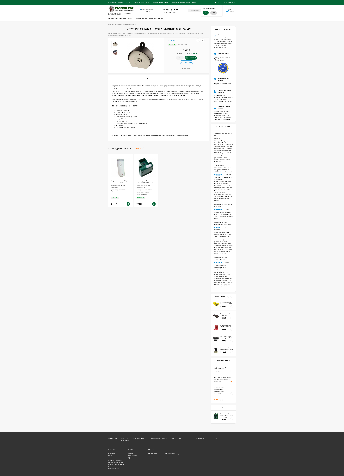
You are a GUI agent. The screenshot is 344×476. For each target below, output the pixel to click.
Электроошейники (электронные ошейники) (172, 454)
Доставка (128, 2)
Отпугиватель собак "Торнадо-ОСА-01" (121, 182)
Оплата (120, 2)
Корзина (130, 453)
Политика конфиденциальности (114, 467)
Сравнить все (138, 148)
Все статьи (217, 399)
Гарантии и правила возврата (180, 2)
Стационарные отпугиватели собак (154, 135)
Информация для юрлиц (141, 2)
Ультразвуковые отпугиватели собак (124, 24)
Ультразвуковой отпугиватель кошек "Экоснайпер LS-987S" (146, 182)
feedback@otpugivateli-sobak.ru (159, 438)
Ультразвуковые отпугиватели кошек (177, 135)
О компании (112, 2)
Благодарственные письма (160, 2)
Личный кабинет (132, 455)
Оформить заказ (132, 458)
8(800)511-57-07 (170, 9)
